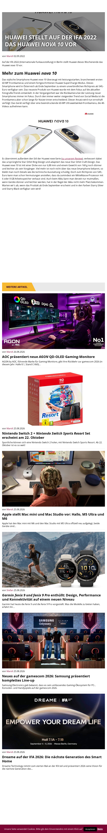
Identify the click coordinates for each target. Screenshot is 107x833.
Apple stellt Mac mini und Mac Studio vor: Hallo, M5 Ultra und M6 (53, 516)
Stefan (10, 590)
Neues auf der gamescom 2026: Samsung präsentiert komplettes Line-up (46, 678)
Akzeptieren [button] (90, 829)
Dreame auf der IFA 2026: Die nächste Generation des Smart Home (52, 759)
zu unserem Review (72, 158)
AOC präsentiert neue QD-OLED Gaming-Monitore (48, 356)
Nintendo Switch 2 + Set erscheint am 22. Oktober (46, 435)
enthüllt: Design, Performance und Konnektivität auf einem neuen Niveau (51, 597)
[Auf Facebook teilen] (101, 345)
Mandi (10, 56)
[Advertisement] (53, 214)
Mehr (100, 829)
